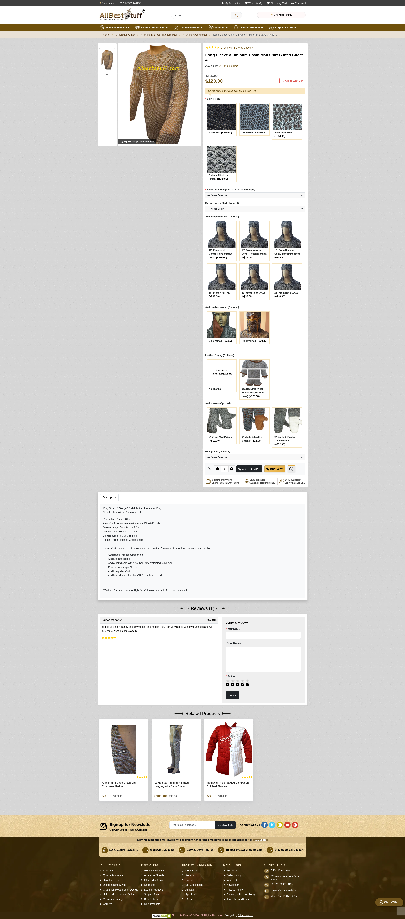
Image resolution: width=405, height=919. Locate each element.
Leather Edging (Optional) (219, 355)
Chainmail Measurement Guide (120, 889)
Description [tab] (109, 497)
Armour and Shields (153, 27)
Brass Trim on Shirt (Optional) (222, 203)
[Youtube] (287, 825)
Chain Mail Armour (154, 880)
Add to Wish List (294, 81)
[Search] (236, 15)
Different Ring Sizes (114, 885)
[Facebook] (264, 825)
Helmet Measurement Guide (119, 894)
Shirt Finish (213, 98)
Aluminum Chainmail (195, 34)
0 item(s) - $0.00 (282, 14)
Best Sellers (151, 899)
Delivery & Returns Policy (241, 894)
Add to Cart (251, 469)
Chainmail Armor (189, 27)
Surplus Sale (151, 894)
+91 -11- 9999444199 (282, 884)
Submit (232, 695)
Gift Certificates (194, 885)
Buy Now (276, 469)
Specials (190, 894)
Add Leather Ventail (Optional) (222, 307)
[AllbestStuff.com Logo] (122, 14)
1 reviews (226, 47)
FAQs (188, 899)
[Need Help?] (291, 468)
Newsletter (233, 885)
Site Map (190, 880)
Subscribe (225, 824)
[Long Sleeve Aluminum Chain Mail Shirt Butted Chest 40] (107, 60)
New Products (152, 904)
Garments (219, 27)
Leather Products (250, 27)
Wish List (232, 880)
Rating (231, 676)
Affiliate (189, 889)
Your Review (234, 643)
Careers (107, 904)
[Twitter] (272, 825)
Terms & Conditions (238, 899)
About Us (108, 870)
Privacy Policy (235, 889)
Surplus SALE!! (284, 27)
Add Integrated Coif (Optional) (222, 216)
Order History (234, 875)
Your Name (233, 629)
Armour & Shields (154, 875)
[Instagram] (280, 825)
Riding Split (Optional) (217, 451)
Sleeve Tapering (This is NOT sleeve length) (231, 189)
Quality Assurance (113, 875)
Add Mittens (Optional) (218, 403)
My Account (233, 870)
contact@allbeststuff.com (284, 890)
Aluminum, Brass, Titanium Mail (159, 34)
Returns (189, 875)
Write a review (245, 47)
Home (106, 34)
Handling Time (111, 880)
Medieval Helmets (116, 27)
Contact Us (191, 870)
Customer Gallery (113, 899)
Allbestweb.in (245, 915)
